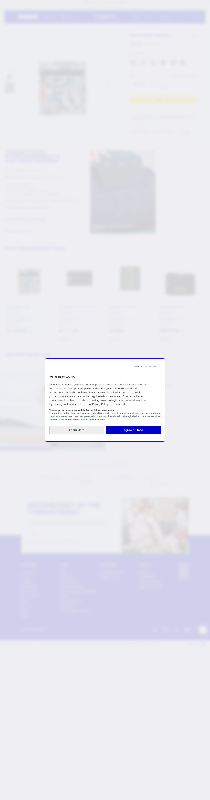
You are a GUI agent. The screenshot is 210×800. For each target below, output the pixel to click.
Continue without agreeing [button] (147, 366)
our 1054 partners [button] (95, 384)
